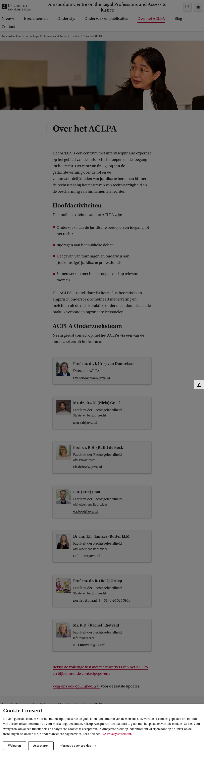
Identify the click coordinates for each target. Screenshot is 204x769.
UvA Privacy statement (115, 734)
